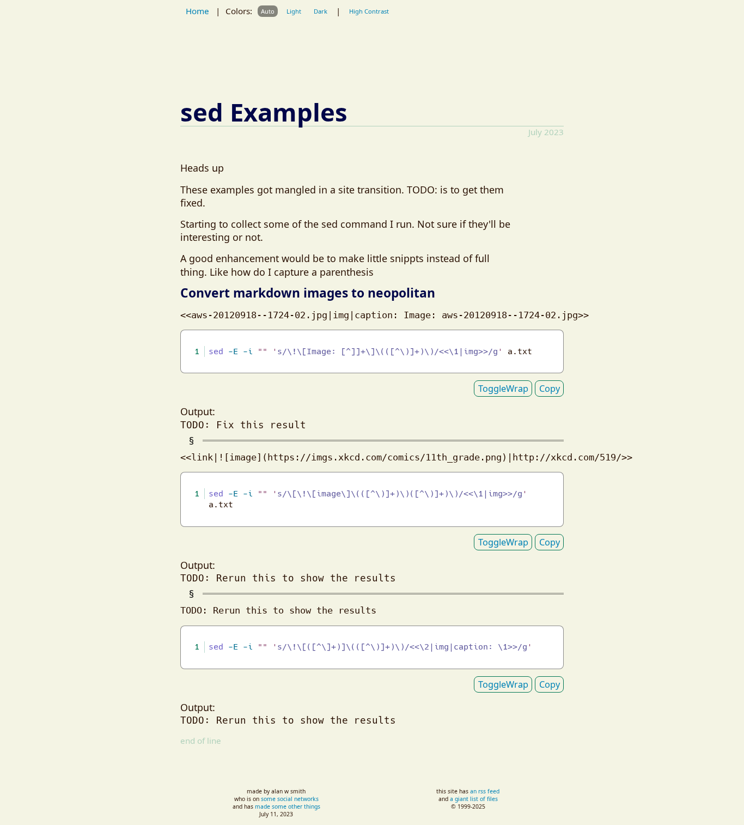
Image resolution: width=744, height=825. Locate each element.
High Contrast (369, 11)
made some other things (287, 806)
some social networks (290, 799)
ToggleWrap (503, 389)
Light (293, 11)
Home (197, 10)
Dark (320, 11)
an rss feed (484, 791)
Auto (268, 11)
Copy (549, 389)
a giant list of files (474, 799)
